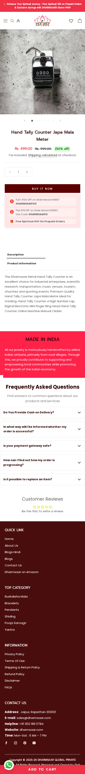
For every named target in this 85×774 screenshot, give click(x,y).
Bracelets (12, 603)
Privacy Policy (14, 654)
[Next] (60, 121)
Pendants (12, 610)
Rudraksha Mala (16, 596)
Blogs (9, 559)
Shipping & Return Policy (22, 667)
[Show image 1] (32, 121)
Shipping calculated (42, 155)
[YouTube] (34, 743)
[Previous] (24, 121)
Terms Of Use (15, 661)
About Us (11, 545)
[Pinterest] (24, 743)
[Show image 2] (36, 121)
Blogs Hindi (12, 552)
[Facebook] (6, 743)
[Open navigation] (6, 20)
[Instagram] (15, 743)
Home (9, 539)
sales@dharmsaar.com (34, 718)
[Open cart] (79, 21)
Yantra (10, 630)
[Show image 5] (49, 121)
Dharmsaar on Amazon (22, 572)
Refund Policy (14, 674)
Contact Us (13, 565)
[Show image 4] (44, 121)
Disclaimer (12, 680)
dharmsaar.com (31, 730)
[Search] (12, 20)
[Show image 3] (40, 121)
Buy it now (42, 189)
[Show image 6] (53, 121)
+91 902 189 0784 (31, 724)
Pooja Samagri (15, 623)
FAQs (8, 687)
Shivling (10, 616)
